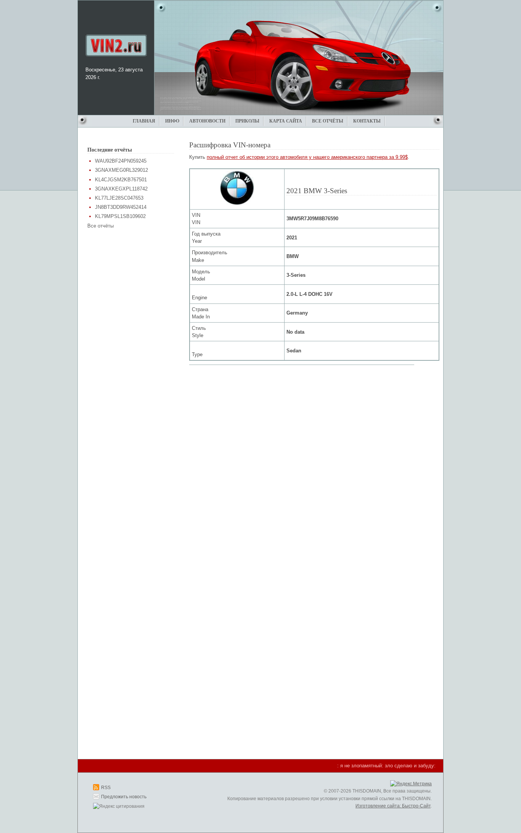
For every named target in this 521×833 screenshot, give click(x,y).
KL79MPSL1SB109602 (120, 216)
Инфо (172, 121)
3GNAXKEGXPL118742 (121, 189)
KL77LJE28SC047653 (119, 198)
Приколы (247, 121)
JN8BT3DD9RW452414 (120, 207)
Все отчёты (327, 121)
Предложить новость (123, 796)
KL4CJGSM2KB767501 (121, 179)
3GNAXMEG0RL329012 (121, 170)
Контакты (367, 121)
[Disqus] (314, 464)
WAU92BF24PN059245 (120, 161)
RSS (106, 787)
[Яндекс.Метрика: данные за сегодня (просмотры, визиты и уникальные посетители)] (411, 784)
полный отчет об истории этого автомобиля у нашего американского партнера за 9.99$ (307, 157)
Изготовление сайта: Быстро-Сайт (393, 806)
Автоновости (207, 121)
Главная (144, 121)
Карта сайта (285, 121)
